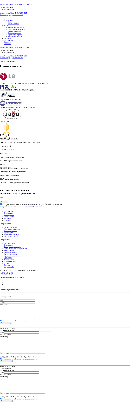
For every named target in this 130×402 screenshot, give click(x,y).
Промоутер (8, 258)
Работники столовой (11, 254)
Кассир (6, 263)
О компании (8, 20)
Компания (3, 337)
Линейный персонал (15, 36)
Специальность (5, 368)
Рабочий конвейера (10, 252)
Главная (2, 61)
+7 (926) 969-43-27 (20, 13)
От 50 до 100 (25, 357)
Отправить (4, 202)
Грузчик (7, 265)
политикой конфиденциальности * (30, 206)
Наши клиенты (13, 24)
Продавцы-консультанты (12, 256)
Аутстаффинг (8, 232)
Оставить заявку (6, 323)
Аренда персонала (14, 31)
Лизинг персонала (14, 33)
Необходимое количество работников (13, 355)
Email (2, 332)
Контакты (7, 44)
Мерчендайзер (9, 259)
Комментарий (5, 353)
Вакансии (11, 22)
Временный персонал (15, 35)
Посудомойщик (9, 243)
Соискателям (8, 40)
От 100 (34, 357)
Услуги (6, 25)
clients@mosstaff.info (7, 13)
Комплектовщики (10, 261)
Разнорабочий (9, 250)
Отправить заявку (6, 361)
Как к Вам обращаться (7, 330)
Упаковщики (8, 245)
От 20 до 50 (15, 357)
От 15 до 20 (4, 357)
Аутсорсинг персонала (16, 27)
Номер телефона (5, 334)
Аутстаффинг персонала (16, 29)
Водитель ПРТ (9, 267)
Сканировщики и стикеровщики (15, 248)
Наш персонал (9, 215)
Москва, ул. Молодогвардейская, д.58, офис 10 (16, 4)
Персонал (7, 38)
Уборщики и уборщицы (12, 247)
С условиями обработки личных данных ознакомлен (20, 321)
